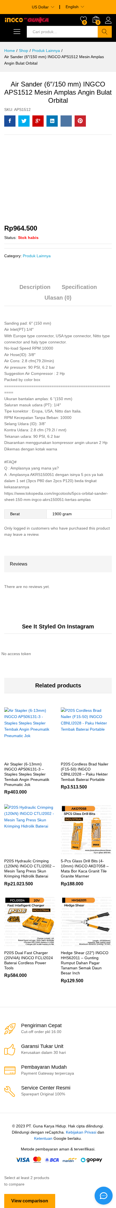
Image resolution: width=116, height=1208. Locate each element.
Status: (10, 237)
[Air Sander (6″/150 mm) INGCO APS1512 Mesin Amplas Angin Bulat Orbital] (9, 121)
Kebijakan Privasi (81, 1132)
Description (34, 287)
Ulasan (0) (58, 297)
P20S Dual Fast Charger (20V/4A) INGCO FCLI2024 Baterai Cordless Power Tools (28, 960)
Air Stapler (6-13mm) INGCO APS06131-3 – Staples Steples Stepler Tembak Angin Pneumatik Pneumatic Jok (26, 774)
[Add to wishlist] (42, 755)
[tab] (35, 289)
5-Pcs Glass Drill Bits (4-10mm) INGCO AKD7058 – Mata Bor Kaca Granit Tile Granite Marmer (85, 869)
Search (105, 32)
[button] (72, 851)
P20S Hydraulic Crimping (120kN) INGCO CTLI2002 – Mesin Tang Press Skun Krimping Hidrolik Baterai (29, 869)
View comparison (29, 1200)
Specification (79, 287)
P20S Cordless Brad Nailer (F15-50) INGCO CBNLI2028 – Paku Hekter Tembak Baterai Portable (84, 772)
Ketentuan (43, 1138)
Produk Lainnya (37, 256)
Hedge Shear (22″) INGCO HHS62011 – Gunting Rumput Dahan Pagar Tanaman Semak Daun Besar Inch (84, 963)
